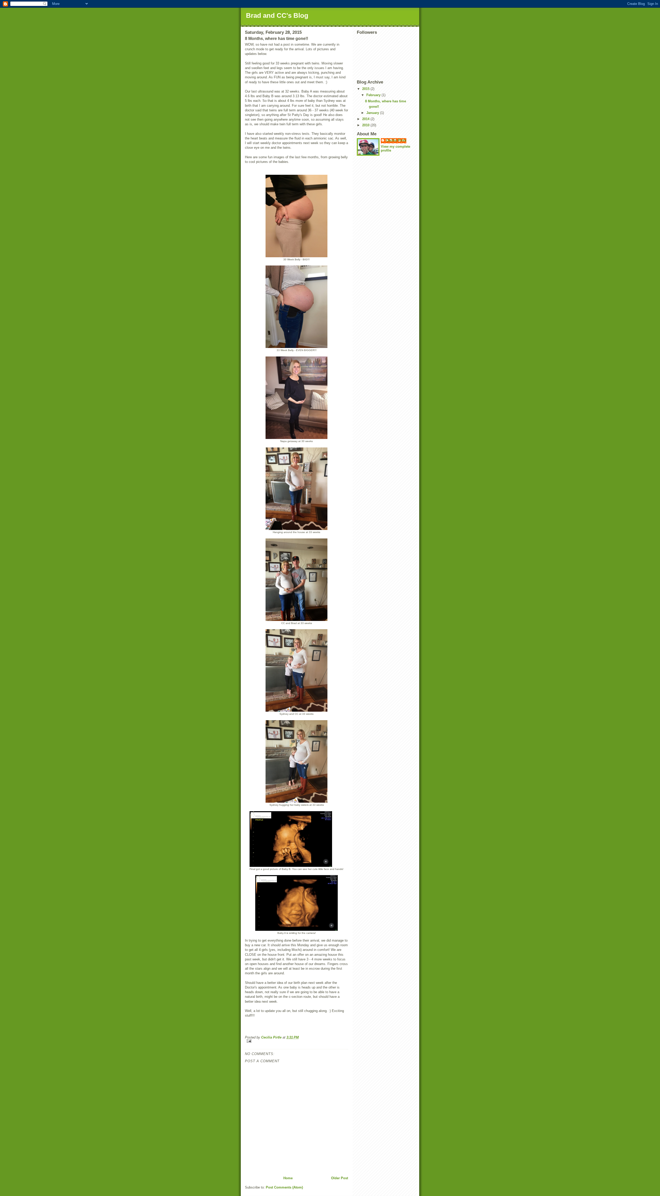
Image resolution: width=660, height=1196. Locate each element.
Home (288, 1178)
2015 (366, 89)
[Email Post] (296, 1041)
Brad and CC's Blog (277, 15)
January (373, 113)
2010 (366, 125)
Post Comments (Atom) (284, 1187)
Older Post (339, 1178)
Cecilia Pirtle (396, 140)
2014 (366, 119)
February (374, 95)
